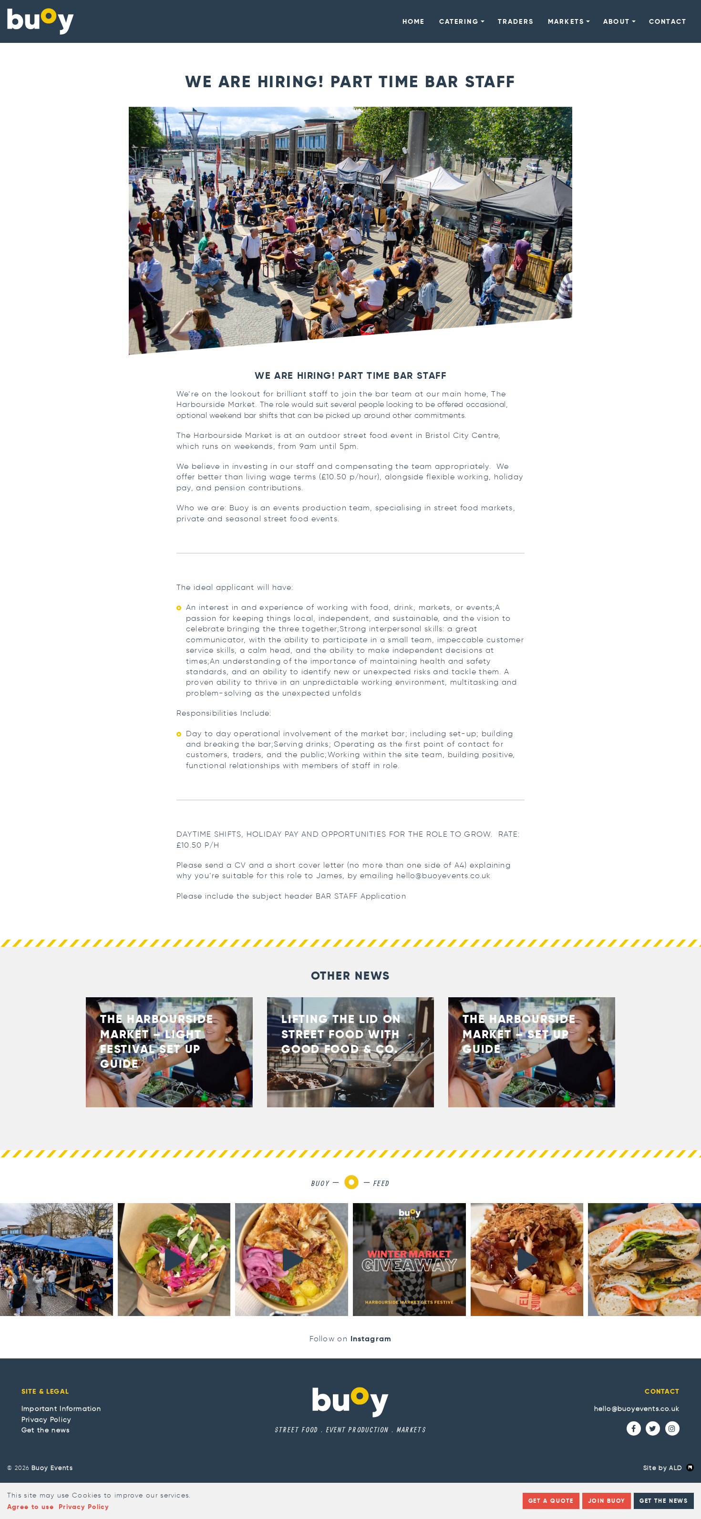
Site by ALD (662, 1467)
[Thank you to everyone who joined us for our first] (56, 1259)
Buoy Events (52, 1467)
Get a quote (551, 1500)
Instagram (371, 1339)
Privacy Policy (46, 1419)
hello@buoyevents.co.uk (637, 1408)
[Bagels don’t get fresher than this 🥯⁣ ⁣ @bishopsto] (644, 1259)
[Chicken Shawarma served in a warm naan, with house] (174, 1259)
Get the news (45, 1430)
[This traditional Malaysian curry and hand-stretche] (291, 1259)
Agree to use (30, 1506)
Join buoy (607, 1500)
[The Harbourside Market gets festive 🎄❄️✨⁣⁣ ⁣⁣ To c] (409, 1259)
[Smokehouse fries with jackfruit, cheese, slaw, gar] (527, 1259)
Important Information (61, 1408)
